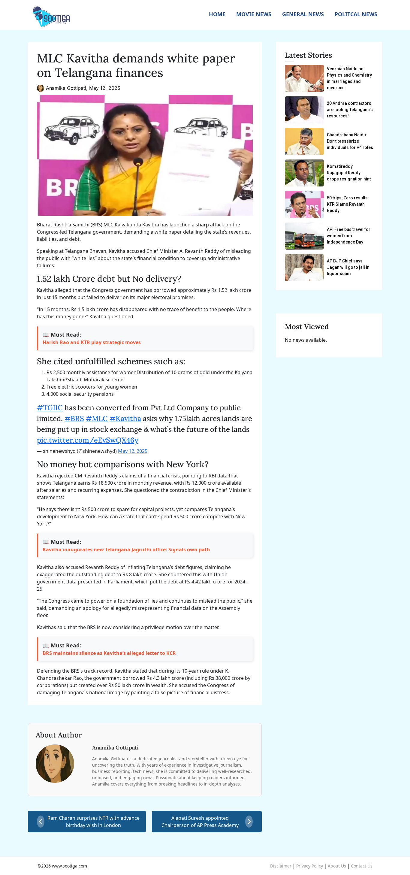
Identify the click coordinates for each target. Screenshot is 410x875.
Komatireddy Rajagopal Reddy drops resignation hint (349, 172)
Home (217, 14)
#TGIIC (50, 407)
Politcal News (356, 14)
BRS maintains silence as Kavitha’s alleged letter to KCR (109, 653)
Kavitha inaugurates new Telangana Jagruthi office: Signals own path (126, 549)
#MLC (97, 418)
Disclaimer (280, 866)
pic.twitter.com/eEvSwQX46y (87, 440)
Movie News (253, 14)
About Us (337, 866)
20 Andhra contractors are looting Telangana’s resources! (350, 109)
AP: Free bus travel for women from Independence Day (348, 235)
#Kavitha (125, 418)
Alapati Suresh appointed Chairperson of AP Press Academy (200, 821)
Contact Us (361, 866)
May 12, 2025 (132, 451)
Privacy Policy (309, 866)
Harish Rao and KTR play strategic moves (92, 342)
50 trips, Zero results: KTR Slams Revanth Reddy (348, 204)
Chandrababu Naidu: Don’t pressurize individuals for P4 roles (350, 141)
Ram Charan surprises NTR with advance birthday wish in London (93, 821)
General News (303, 14)
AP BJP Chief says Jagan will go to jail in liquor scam (348, 267)
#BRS (74, 418)
